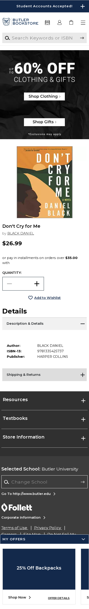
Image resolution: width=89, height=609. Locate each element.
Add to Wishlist (47, 298)
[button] (44, 6)
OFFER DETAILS (59, 598)
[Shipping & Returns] (44, 374)
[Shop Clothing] (44, 65)
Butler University (39, 469)
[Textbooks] (47, 23)
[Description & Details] (44, 323)
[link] (71, 23)
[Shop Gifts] (44, 124)
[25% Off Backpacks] (39, 586)
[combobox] (44, 482)
